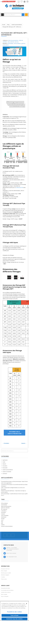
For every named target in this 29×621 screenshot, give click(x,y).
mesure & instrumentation (7, 526)
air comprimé (4, 509)
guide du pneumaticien (6, 506)
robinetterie (3, 511)
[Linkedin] (12, 535)
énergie (2, 518)
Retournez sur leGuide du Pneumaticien (14, 432)
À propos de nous (5, 568)
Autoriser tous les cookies (14, 619)
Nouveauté (5, 467)
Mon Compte (4, 594)
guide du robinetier (5, 507)
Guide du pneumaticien (17, 24)
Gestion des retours (6, 592)
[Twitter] (8, 535)
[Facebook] (5, 535)
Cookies (3, 577)
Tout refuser (15, 615)
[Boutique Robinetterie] (8, 1)
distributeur (3, 517)
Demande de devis (5, 588)
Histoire (4, 464)
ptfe (2, 523)
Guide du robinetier (7, 471)
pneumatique (10, 43)
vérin (2, 520)
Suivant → (23, 443)
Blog (8, 24)
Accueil (3, 24)
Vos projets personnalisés (7, 590)
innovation (3, 512)
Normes (16, 42)
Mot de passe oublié (6, 573)
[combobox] (13, 14)
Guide (4, 462)
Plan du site (4, 579)
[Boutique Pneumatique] (14, 6)
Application (5, 460)
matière (3, 524)
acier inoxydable (4, 515)
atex (2, 521)
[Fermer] (26, 603)
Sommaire (5, 473)
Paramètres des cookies (14, 612)
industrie (3, 514)
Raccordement (11, 42)
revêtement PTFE (19, 187)
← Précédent (6, 443)
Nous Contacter (4, 596)
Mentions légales (5, 575)
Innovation (5, 466)
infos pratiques (17, 43)
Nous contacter (13, 553)
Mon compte (4, 570)
